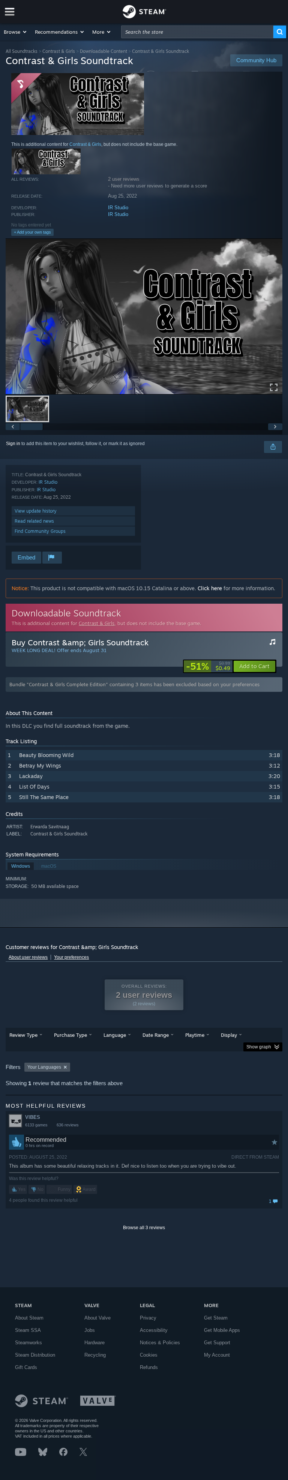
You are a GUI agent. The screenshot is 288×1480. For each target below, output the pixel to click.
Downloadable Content (103, 51)
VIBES (32, 1117)
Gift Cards (26, 1367)
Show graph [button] (258, 1047)
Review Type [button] (23, 1035)
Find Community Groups (40, 531)
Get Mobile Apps (222, 1330)
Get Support (217, 1342)
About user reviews (28, 957)
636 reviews (68, 1125)
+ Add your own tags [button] (32, 232)
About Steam (29, 1318)
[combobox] (197, 31)
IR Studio (118, 207)
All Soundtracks (22, 51)
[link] (208, 666)
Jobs (89, 1330)
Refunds (149, 1367)
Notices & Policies (160, 1342)
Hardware (94, 1342)
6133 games (36, 1125)
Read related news (34, 521)
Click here (210, 588)
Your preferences (71, 957)
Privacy (148, 1318)
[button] (15, 31)
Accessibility (154, 1330)
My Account (217, 1355)
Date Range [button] (155, 1035)
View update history (36, 511)
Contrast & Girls (58, 51)
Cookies (149, 1355)
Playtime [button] (194, 1035)
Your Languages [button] (44, 1067)
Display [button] (229, 1035)
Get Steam (216, 1318)
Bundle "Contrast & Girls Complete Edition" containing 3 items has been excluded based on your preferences (134, 684)
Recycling (95, 1355)
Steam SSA (28, 1330)
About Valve (97, 1318)
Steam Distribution (35, 1355)
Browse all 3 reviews (144, 1227)
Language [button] (115, 1035)
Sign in (13, 443)
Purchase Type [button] (70, 1035)
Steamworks (28, 1342)
